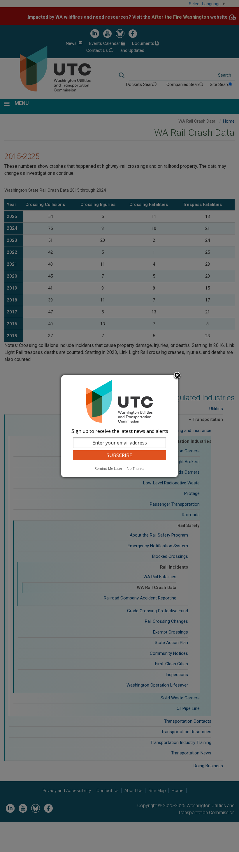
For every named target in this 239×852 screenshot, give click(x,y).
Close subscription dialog (177, 375)
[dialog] (119, 426)
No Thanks (135, 468)
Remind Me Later (108, 468)
